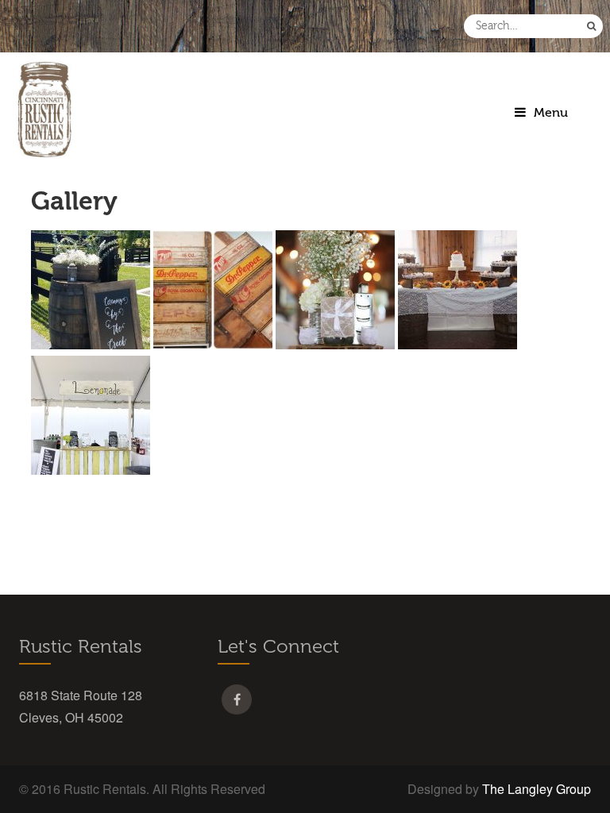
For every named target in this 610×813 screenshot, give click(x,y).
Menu (551, 113)
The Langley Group (536, 789)
